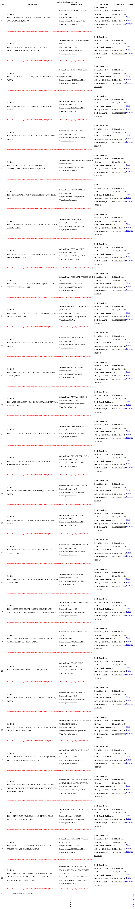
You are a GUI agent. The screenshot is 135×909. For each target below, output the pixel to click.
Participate (129, 24)
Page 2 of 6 (5, 894)
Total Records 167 (16, 894)
